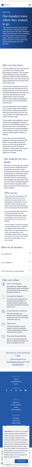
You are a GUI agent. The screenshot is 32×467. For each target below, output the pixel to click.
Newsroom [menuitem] (16, 402)
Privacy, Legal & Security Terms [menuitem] (16, 425)
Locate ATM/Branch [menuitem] (16, 381)
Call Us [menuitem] (16, 384)
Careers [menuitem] (16, 407)
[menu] (30, 5)
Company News (17, 364)
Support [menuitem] (16, 379)
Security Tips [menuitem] (16, 420)
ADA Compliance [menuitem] (16, 409)
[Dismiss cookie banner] (27, 428)
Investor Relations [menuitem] (16, 404)
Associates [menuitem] (16, 418)
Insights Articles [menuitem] (16, 423)
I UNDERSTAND (21, 461)
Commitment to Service (15, 362)
